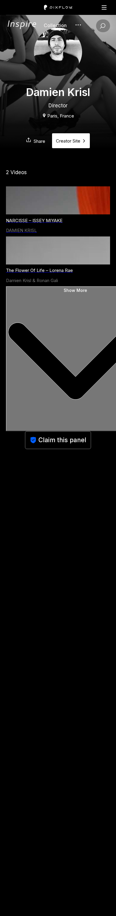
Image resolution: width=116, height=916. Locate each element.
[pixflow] (21, 27)
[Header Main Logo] (58, 7)
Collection (55, 25)
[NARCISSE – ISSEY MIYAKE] (58, 200)
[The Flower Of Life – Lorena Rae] (58, 250)
